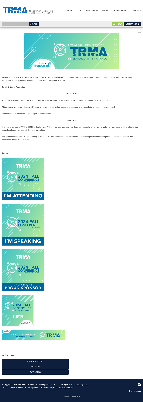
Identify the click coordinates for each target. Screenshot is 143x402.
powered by (66, 396)
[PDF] (138, 32)
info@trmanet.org (66, 388)
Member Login (132, 24)
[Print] (140, 32)
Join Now (117, 24)
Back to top (134, 391)
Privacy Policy (83, 384)
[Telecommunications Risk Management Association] (28, 14)
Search (34, 24)
